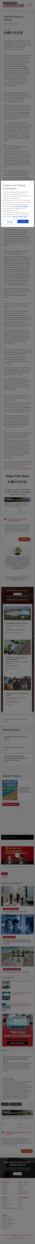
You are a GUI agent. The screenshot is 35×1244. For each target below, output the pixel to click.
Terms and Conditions (21, 206)
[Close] (32, 182)
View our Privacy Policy (19, 217)
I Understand (23, 221)
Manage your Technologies (10, 222)
